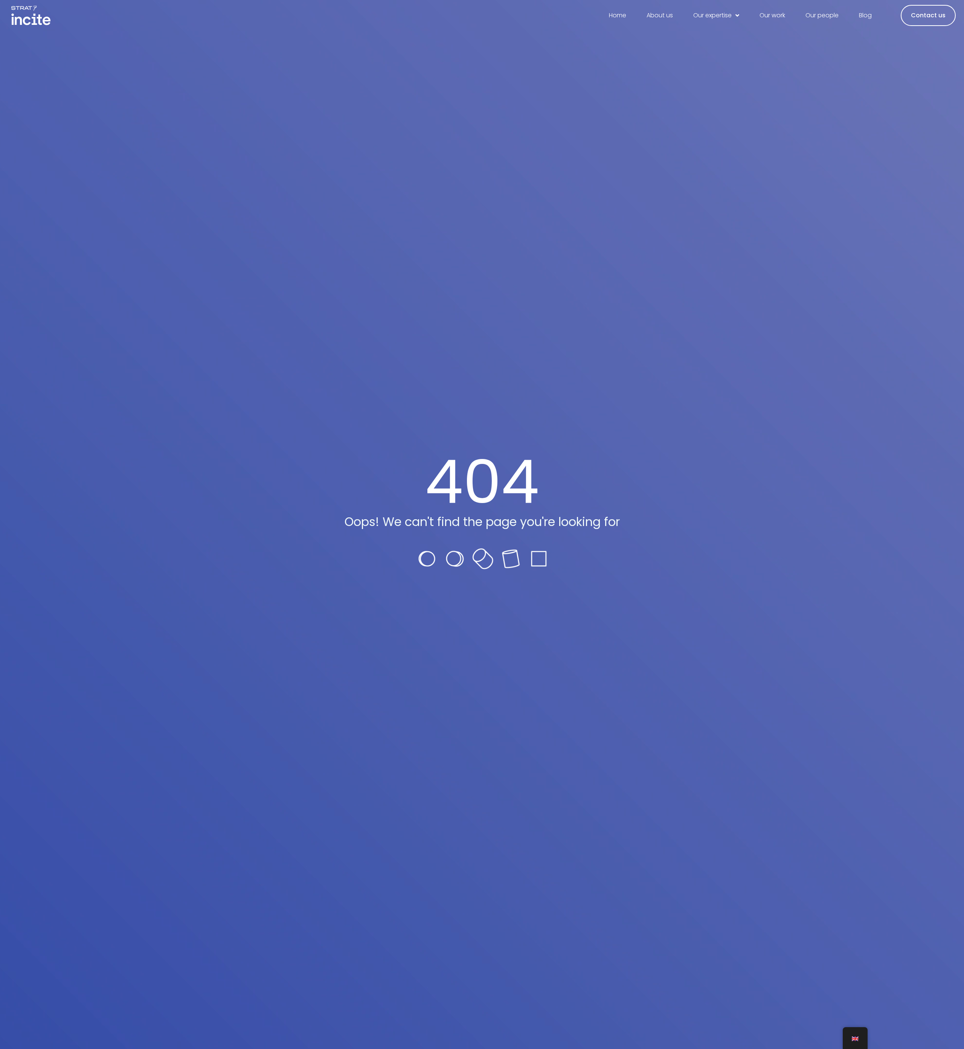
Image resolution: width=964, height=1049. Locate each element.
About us (660, 15)
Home (617, 15)
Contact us (928, 15)
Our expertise (712, 15)
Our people (822, 15)
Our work (772, 15)
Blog (865, 15)
